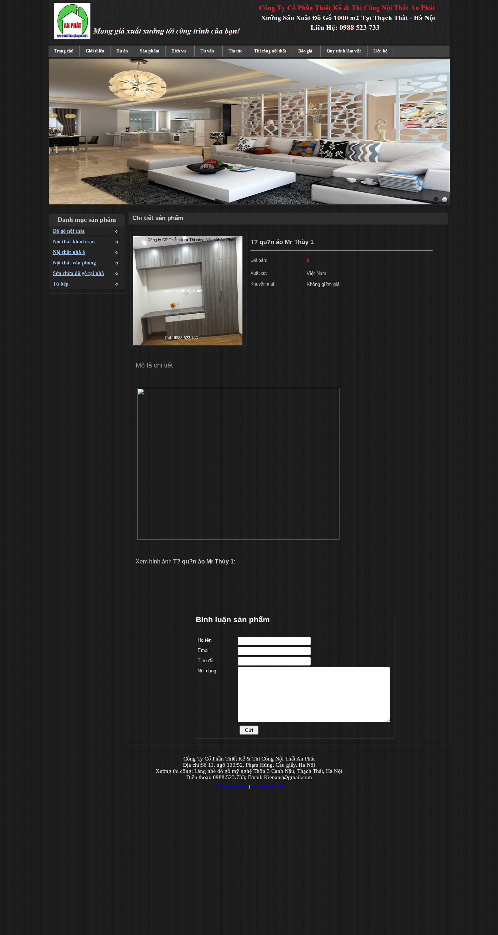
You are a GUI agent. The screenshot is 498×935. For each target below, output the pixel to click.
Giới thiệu (95, 51)
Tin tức (235, 51)
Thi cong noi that (231, 786)
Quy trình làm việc (344, 51)
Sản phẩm (149, 51)
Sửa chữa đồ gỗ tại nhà (78, 273)
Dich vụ (178, 51)
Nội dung (207, 670)
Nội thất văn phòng (74, 263)
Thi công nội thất (270, 51)
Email (205, 650)
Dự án (122, 51)
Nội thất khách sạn (74, 241)
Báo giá (305, 51)
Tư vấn (207, 51)
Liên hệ (380, 51)
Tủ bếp (61, 284)
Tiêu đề (205, 660)
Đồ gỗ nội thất (69, 231)
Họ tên (204, 640)
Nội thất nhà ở (69, 252)
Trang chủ (64, 51)
